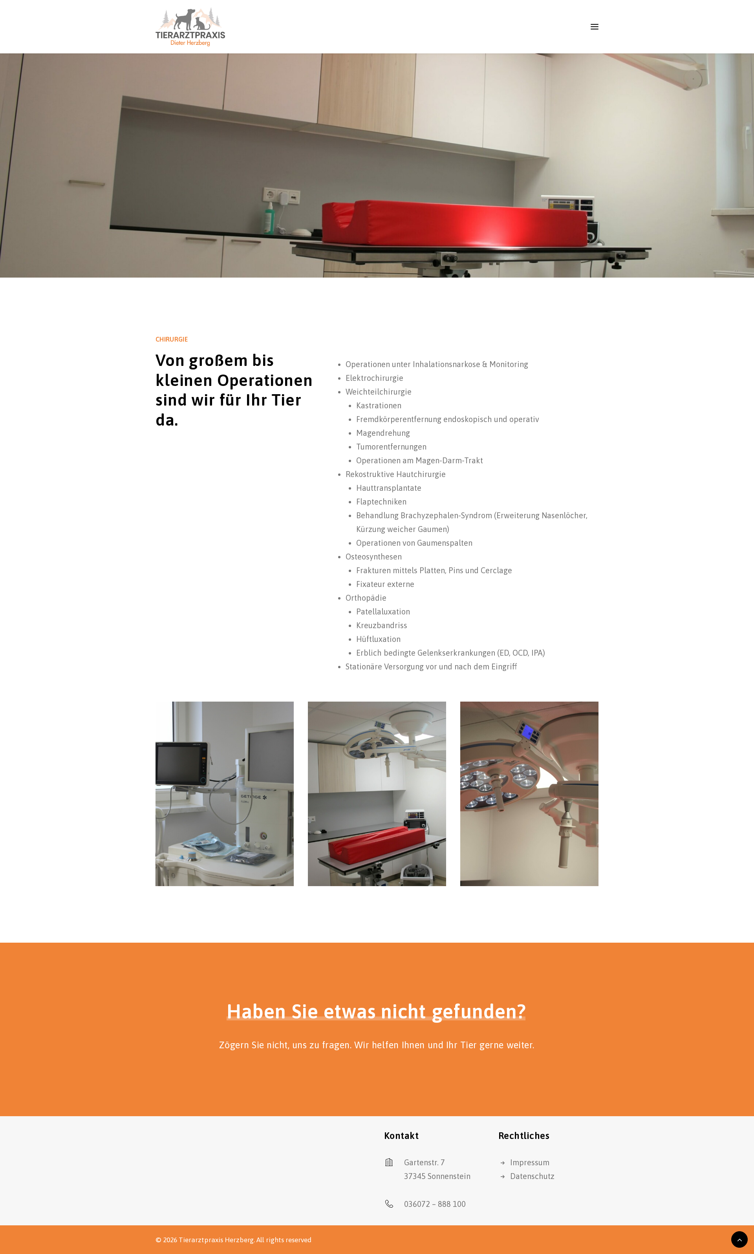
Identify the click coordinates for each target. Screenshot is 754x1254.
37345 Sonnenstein (437, 1176)
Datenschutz (532, 1176)
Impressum (529, 1162)
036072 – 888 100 (435, 1203)
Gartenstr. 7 (424, 1162)
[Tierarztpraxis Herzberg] (190, 26)
